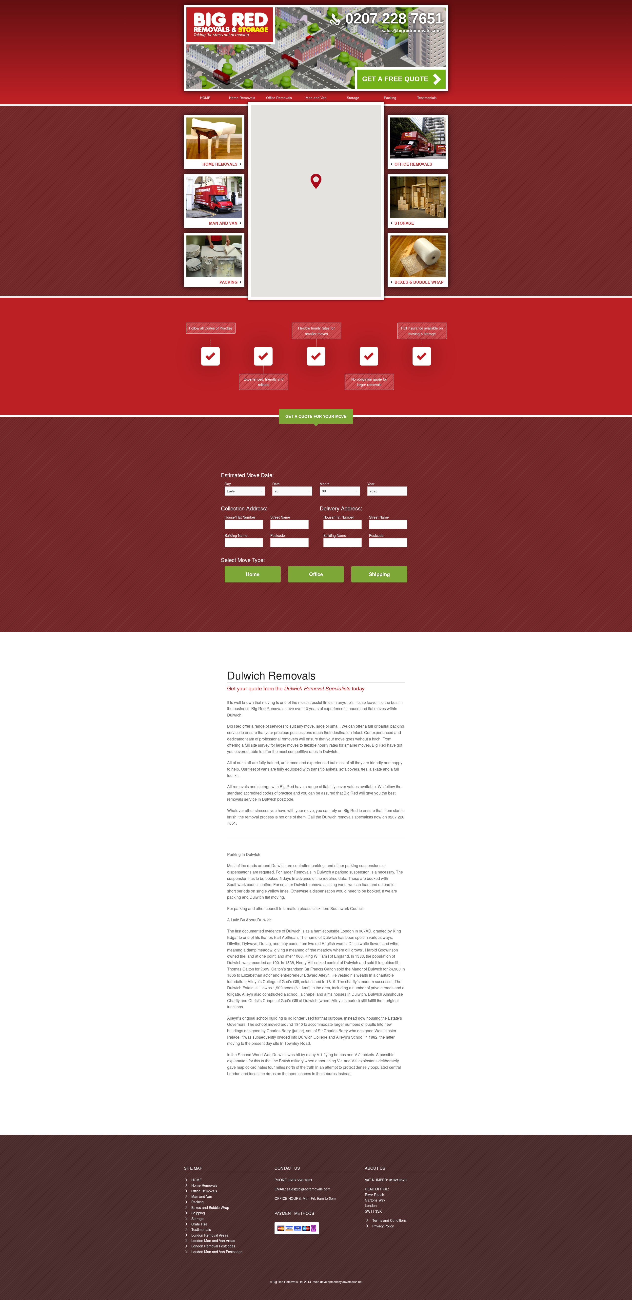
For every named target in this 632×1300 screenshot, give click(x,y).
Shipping (198, 1212)
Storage (353, 98)
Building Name (236, 535)
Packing (390, 98)
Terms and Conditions (389, 1220)
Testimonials (426, 98)
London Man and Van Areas (213, 1240)
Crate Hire (199, 1224)
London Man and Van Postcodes (216, 1251)
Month (325, 483)
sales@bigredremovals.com (411, 30)
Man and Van (316, 98)
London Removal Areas (209, 1235)
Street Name (280, 517)
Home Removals (242, 98)
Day (228, 483)
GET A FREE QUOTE (395, 79)
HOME (205, 98)
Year (371, 483)
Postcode (277, 535)
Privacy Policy (383, 1225)
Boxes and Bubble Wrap (210, 1207)
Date (276, 483)
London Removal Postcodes (213, 1245)
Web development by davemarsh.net (337, 1282)
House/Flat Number (240, 517)
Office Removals (279, 98)
